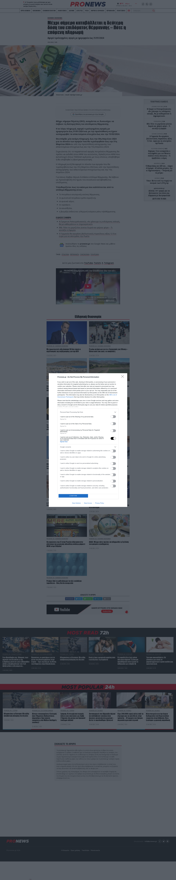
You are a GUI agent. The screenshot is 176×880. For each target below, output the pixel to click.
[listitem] (88, 412)
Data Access (88, 503)
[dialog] (88, 440)
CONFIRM (73, 496)
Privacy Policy (99, 503)
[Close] (123, 377)
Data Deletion (76, 503)
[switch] (113, 416)
